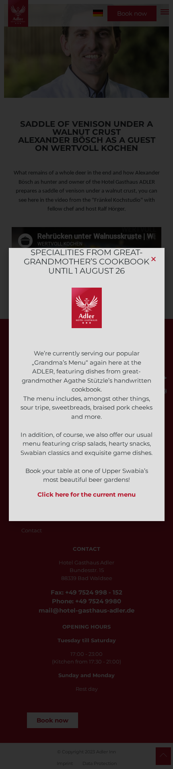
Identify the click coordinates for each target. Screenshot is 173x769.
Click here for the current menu (86, 494)
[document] (86, 384)
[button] (153, 259)
